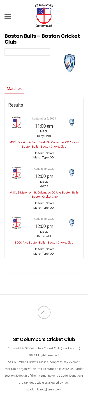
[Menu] (8, 16)
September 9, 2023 (44, 118)
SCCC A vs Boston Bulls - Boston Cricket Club (44, 242)
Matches (14, 88)
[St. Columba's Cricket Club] (44, 25)
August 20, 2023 (44, 168)
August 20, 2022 (44, 218)
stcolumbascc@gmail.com (44, 389)
